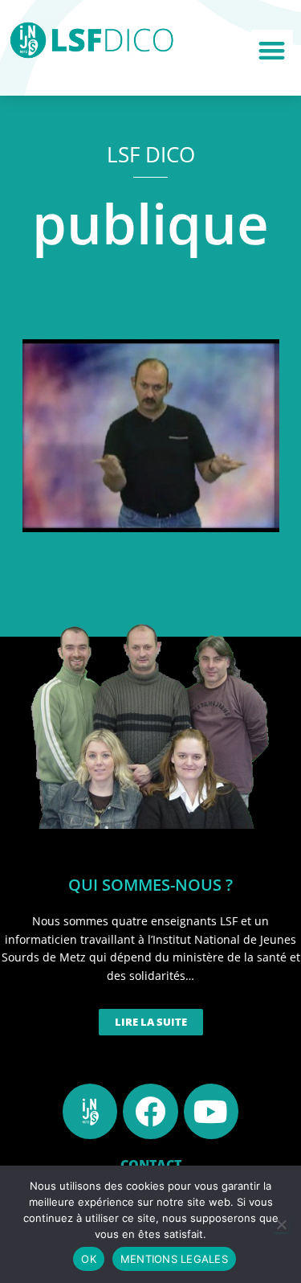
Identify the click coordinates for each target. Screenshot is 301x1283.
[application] (150, 435)
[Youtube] (211, 1111)
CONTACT (150, 1165)
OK (88, 1258)
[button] (272, 51)
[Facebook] (150, 1111)
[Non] (281, 1224)
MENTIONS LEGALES (174, 1258)
